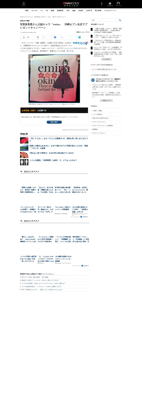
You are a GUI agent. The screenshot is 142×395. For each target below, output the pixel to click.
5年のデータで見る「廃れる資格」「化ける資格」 (36, 277)
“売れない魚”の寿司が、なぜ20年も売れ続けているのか (51, 153)
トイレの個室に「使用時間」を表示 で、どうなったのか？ (53, 160)
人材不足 (89, 10)
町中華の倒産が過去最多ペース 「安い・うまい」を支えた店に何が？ (62, 190)
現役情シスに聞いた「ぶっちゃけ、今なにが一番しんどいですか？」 (41, 280)
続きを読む (54, 122)
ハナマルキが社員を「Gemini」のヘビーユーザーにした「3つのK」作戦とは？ (43, 283)
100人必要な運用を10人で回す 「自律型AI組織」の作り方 (80, 209)
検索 (120, 20)
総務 (52, 10)
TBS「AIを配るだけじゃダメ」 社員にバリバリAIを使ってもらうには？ (42, 289)
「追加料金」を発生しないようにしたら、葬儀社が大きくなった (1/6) (80, 190)
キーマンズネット (48, 274)
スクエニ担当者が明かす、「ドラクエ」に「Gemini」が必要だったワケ (41, 286)
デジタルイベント (110, 10)
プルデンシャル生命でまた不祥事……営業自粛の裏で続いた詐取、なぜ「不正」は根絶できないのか (108, 54)
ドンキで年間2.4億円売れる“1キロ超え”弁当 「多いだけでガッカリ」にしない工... (28, 259)
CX (42, 10)
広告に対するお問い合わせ (100, 118)
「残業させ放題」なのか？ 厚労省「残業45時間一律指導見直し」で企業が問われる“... (28, 190)
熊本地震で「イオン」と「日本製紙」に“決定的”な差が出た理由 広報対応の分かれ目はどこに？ (106, 95)
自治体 (80, 10)
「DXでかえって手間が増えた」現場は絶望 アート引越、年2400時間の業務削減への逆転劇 (108, 42)
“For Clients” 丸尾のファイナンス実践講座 (63, 208)
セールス (34, 10)
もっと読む (106, 59)
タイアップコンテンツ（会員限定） (103, 125)
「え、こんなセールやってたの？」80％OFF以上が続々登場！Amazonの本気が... (46, 259)
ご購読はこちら (106, 100)
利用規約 (95, 129)
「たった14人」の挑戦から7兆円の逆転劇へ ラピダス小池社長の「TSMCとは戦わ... (46, 239)
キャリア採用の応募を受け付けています (104, 69)
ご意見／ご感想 (97, 110)
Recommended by (75, 216)
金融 (73, 10)
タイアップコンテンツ (99, 122)
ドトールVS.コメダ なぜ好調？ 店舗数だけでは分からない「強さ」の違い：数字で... (28, 209)
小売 (67, 10)
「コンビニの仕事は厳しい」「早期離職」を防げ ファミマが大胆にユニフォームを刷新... (63, 239)
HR (47, 10)
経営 (26, 10)
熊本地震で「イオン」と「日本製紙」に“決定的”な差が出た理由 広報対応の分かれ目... (81, 239)
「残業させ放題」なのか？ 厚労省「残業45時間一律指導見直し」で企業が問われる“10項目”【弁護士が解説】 (108, 30)
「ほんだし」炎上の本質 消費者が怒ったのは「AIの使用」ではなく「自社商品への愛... (45, 190)
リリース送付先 (97, 114)
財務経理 (60, 10)
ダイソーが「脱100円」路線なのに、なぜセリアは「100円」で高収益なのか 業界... (45, 209)
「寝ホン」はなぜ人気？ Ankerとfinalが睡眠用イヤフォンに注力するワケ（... (28, 239)
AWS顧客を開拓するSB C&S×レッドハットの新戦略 (63, 259)
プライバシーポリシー (99, 133)
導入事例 (98, 10)
